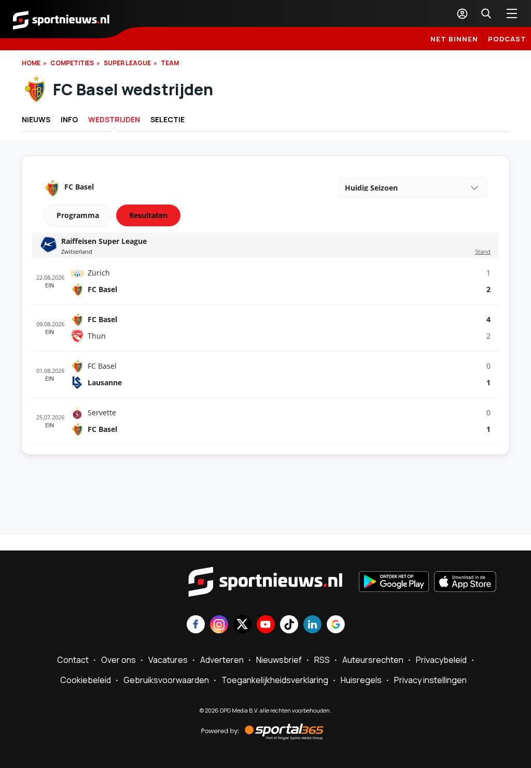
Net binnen (454, 39)
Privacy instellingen (430, 680)
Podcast (507, 39)
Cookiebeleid (85, 680)
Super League (127, 63)
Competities (72, 63)
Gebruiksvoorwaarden (166, 680)
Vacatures (168, 659)
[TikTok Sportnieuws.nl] (289, 625)
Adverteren (222, 659)
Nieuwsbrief (279, 659)
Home (31, 63)
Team (170, 63)
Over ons (118, 659)
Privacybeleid (441, 659)
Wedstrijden (114, 119)
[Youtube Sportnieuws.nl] (266, 625)
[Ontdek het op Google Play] (394, 582)
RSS (322, 659)
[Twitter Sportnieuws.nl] (242, 625)
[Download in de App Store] (465, 582)
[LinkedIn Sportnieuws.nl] (312, 625)
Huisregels (361, 680)
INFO (69, 119)
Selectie (167, 119)
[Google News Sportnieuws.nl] (336, 625)
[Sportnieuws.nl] (61, 19)
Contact (73, 659)
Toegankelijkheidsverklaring (274, 680)
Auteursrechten (372, 659)
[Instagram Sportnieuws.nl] (219, 625)
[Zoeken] (486, 13)
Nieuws (36, 119)
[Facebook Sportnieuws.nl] (196, 625)
